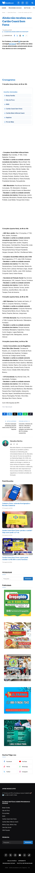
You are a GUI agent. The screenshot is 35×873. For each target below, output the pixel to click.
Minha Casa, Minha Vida (9, 824)
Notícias (27, 8)
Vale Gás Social (6, 827)
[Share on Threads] (20, 35)
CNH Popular (6, 830)
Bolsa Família (6, 807)
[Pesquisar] (32, 3)
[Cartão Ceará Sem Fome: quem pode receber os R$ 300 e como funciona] (17, 546)
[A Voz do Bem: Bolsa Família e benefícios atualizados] (8, 3)
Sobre (4, 8)
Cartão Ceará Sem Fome (9, 819)
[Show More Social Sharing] (26, 35)
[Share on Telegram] (23, 35)
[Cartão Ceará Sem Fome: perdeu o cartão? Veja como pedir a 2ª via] (17, 519)
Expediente (22, 860)
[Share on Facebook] (14, 35)
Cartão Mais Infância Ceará (10, 821)
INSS (3, 816)
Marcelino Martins (16, 441)
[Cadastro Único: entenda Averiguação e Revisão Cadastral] (17, 492)
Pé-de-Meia (5, 813)
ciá (19, 41)
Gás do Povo (6, 810)
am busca (12, 44)
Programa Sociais (15, 8)
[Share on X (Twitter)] (17, 35)
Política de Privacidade (24, 863)
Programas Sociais (9, 863)
